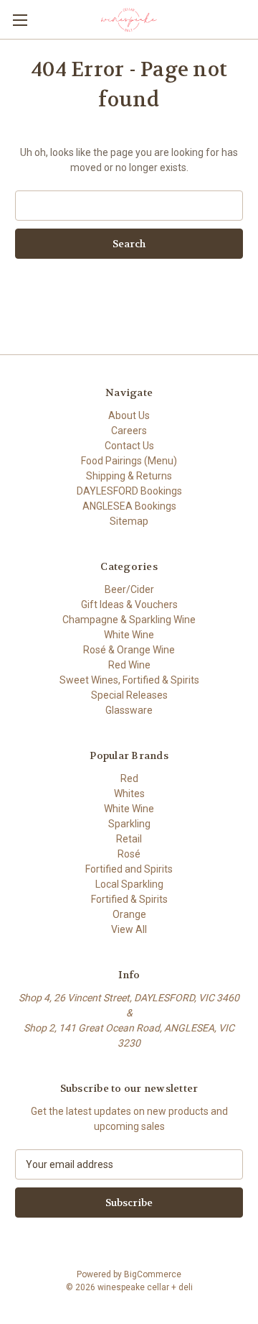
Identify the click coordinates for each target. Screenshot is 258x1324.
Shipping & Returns (129, 476)
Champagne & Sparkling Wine (129, 619)
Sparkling (129, 823)
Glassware (129, 710)
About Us (129, 415)
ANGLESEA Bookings (129, 506)
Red (129, 778)
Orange (129, 914)
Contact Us (129, 445)
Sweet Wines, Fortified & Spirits (129, 680)
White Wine (129, 634)
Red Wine (129, 665)
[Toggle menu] (19, 20)
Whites (129, 793)
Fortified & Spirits (129, 899)
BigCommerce (152, 1274)
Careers (129, 430)
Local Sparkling (129, 884)
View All (129, 929)
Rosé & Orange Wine (129, 650)
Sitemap (129, 521)
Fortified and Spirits (129, 869)
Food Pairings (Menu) (129, 460)
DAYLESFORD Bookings (129, 491)
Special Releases (129, 695)
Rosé (129, 854)
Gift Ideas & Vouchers (129, 604)
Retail (129, 839)
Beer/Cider (129, 589)
